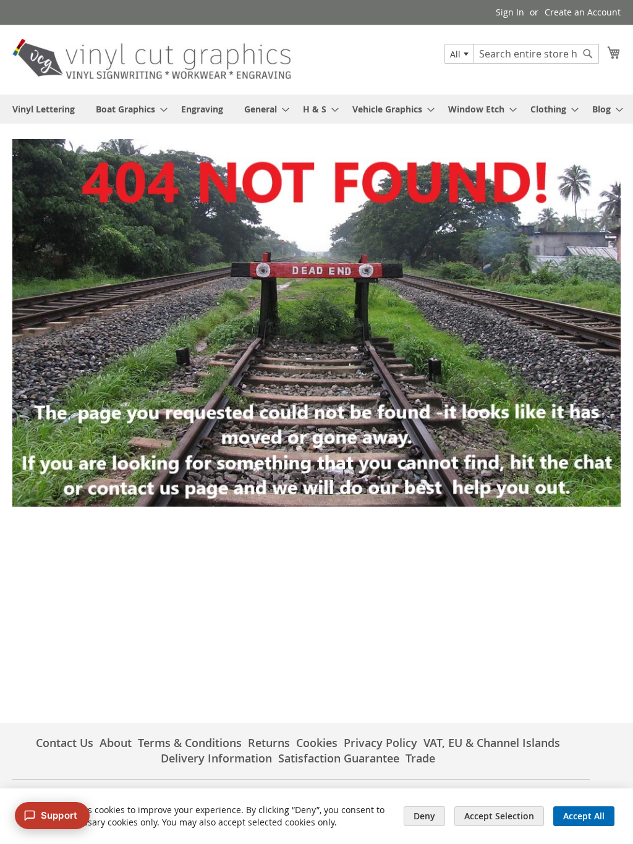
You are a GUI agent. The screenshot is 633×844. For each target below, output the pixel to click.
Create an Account (583, 12)
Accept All (584, 816)
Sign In (510, 12)
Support (59, 815)
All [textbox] (455, 54)
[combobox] (459, 53)
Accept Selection (499, 816)
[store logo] (151, 59)
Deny (424, 816)
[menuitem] (43, 109)
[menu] (316, 109)
